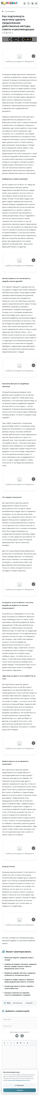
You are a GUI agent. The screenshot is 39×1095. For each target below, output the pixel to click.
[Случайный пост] (32, 3)
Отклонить (20, 1085)
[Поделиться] (9, 39)
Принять (20, 1090)
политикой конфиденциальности (19, 1080)
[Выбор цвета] (20, 1043)
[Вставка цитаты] (24, 1043)
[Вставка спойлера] (27, 1043)
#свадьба (29, 1003)
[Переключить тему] (36, 3)
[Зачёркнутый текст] (14, 1043)
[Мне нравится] (25, 39)
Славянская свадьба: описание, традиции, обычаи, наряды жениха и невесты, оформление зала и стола (20, 966)
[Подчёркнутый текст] (11, 1043)
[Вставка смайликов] (17, 1043)
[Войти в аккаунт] (24, 3)
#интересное (17, 1003)
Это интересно (10, 11)
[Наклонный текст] (7, 1043)
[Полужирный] (4, 1043)
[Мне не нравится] (30, 39)
